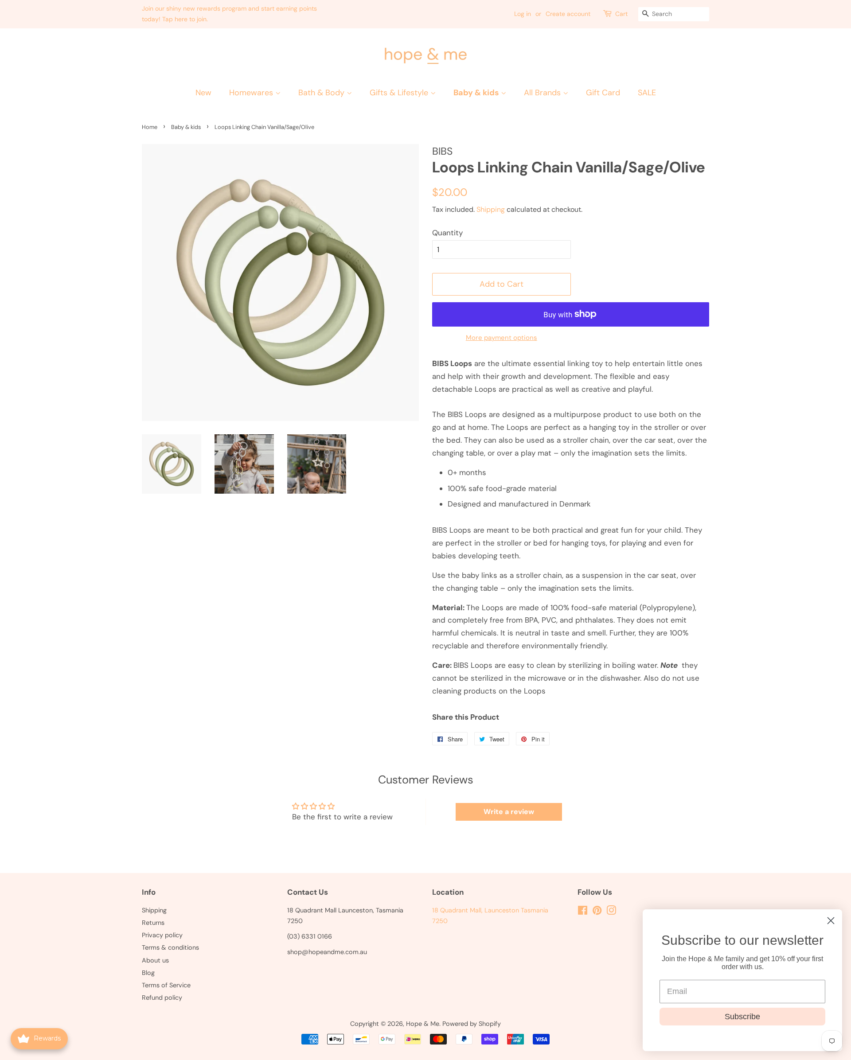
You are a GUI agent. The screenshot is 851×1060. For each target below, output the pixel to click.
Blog (148, 973)
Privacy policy (162, 935)
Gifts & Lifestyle (400, 92)
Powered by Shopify (471, 1024)
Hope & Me (422, 1024)
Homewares (252, 92)
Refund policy (162, 998)
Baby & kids (477, 92)
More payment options (501, 337)
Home (149, 127)
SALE (647, 92)
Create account (568, 14)
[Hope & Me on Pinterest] (597, 912)
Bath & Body (322, 92)
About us (155, 960)
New (203, 92)
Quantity (447, 233)
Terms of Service (166, 985)
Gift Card (603, 92)
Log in (522, 14)
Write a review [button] (509, 811)
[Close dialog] (831, 920)
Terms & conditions (170, 947)
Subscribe (742, 1016)
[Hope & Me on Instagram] (611, 912)
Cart (621, 14)
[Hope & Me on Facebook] (583, 912)
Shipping (490, 209)
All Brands (543, 92)
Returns (153, 923)
